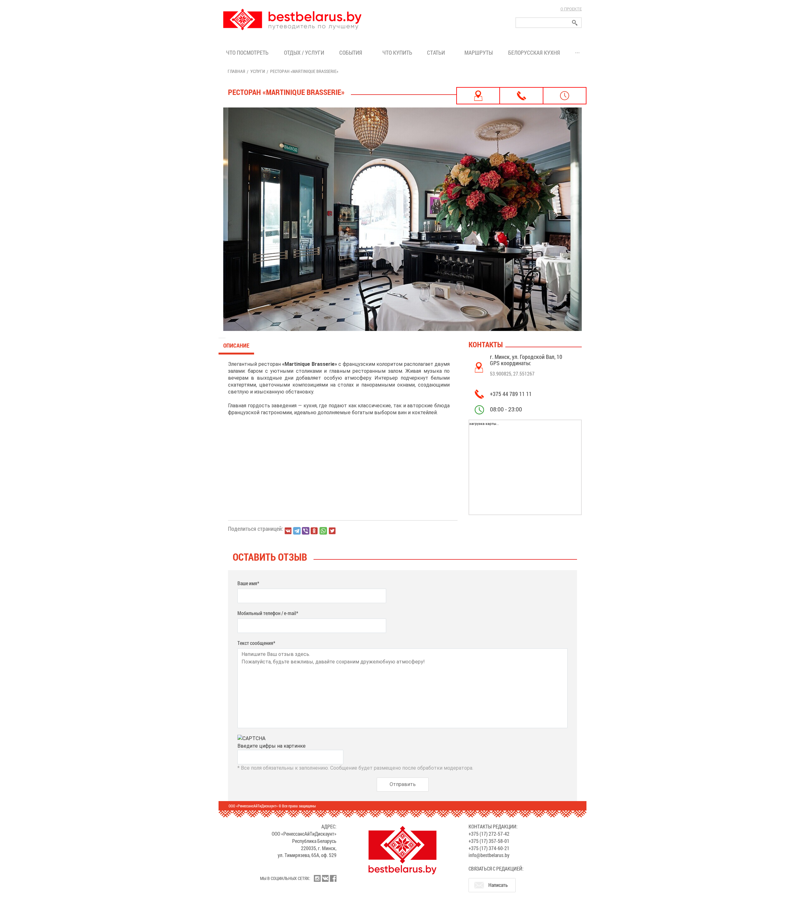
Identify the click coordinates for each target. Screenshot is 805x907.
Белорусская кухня (534, 52)
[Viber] (305, 531)
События (352, 52)
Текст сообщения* (256, 643)
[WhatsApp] (323, 531)
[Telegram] (297, 531)
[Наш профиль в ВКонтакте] (325, 878)
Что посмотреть (247, 52)
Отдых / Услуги (304, 52)
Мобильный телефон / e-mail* (267, 613)
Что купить (397, 52)
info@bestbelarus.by (489, 855)
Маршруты (478, 52)
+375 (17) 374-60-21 (489, 848)
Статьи (437, 52)
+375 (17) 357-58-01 (489, 841)
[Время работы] (564, 95)
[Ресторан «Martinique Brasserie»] (402, 219)
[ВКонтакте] (288, 531)
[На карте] (478, 95)
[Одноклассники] (314, 531)
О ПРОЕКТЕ (571, 9)
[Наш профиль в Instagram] (317, 878)
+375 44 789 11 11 (511, 394)
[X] (332, 531)
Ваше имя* (248, 583)
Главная (236, 71)
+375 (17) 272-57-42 (489, 833)
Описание (236, 345)
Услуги (257, 71)
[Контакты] (521, 95)
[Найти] (575, 23)
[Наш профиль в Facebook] (333, 878)
